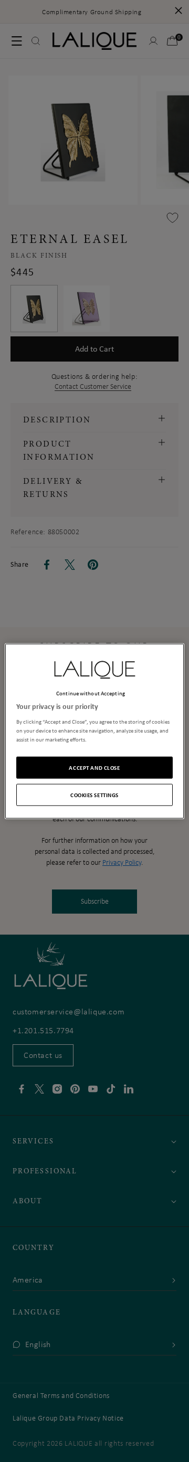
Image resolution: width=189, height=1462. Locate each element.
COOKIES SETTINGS (94, 794)
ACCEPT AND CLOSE (94, 767)
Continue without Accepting (90, 693)
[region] (94, 731)
